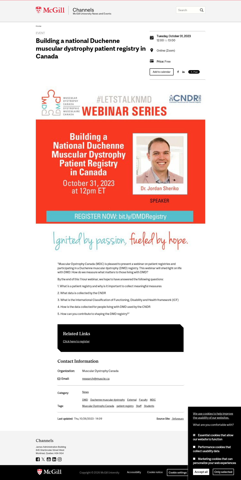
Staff (138, 405)
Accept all (201, 471)
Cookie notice (155, 472)
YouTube (49, 459)
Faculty (143, 399)
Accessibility (134, 472)
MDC (153, 399)
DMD (85, 399)
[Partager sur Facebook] (178, 71)
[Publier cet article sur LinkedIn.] (183, 71)
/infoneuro (178, 418)
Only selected (223, 471)
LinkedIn (54, 459)
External (132, 399)
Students (149, 405)
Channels (83, 10)
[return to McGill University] (49, 472)
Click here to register (76, 341)
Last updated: (65, 418)
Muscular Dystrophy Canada (98, 405)
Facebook (38, 459)
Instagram (60, 459)
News (85, 391)
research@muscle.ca (96, 378)
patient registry (125, 405)
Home (38, 26)
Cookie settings (178, 472)
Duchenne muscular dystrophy (107, 399)
